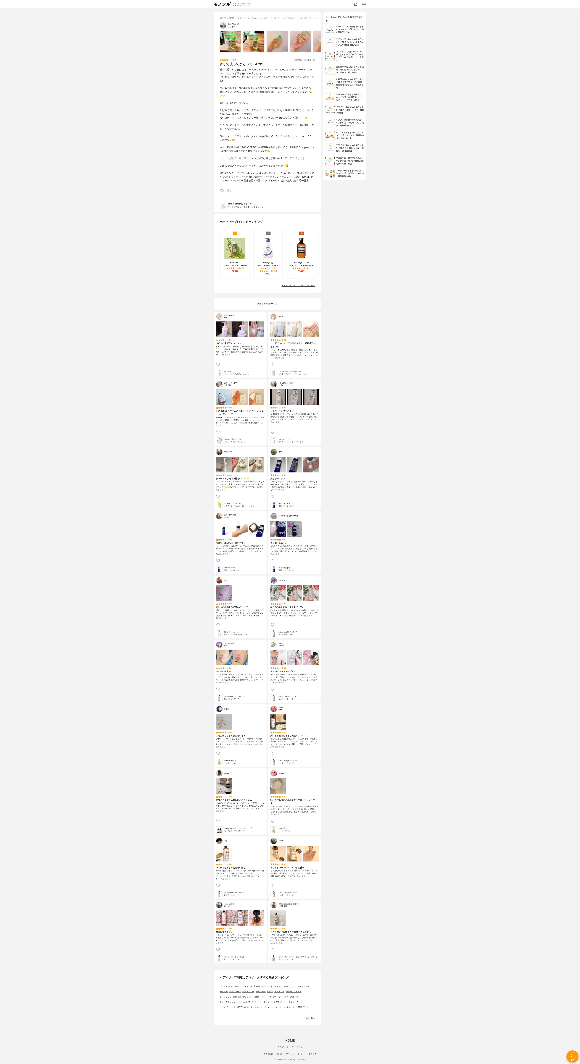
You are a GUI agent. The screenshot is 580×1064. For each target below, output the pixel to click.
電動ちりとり (260, 997)
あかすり (278, 986)
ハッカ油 (243, 1002)
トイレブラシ (226, 997)
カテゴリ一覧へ (308, 1018)
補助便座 (237, 997)
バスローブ (236, 986)
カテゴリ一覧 (283, 1047)
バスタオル (225, 986)
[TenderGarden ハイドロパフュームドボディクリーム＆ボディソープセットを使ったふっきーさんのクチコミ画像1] (230, 41)
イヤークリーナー (275, 997)
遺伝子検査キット (245, 1007)
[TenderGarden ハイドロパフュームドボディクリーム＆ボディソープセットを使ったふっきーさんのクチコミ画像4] (300, 41)
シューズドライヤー (228, 1002)
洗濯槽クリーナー (293, 991)
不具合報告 (311, 1054)
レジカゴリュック (227, 1007)
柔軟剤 (270, 991)
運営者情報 (268, 1054)
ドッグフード (260, 1007)
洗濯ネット (279, 991)
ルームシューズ (291, 1002)
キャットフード (274, 1007)
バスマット (247, 986)
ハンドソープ (235, 991)
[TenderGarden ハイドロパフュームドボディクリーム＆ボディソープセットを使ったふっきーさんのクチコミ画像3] (277, 41)
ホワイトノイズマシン (273, 1002)
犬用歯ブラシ (302, 1007)
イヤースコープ (291, 997)
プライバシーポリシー (295, 1054)
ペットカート (289, 1007)
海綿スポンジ (290, 986)
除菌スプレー (248, 991)
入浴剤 (257, 986)
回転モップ (247, 997)
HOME (290, 1040)
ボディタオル (267, 986)
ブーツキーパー (255, 1002)
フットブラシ (303, 986)
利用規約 (279, 1054)
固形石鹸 (224, 991)
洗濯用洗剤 (261, 991)
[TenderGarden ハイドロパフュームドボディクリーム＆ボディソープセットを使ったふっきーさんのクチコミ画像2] (253, 41)
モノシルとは (297, 1047)
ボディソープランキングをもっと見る (298, 285)
